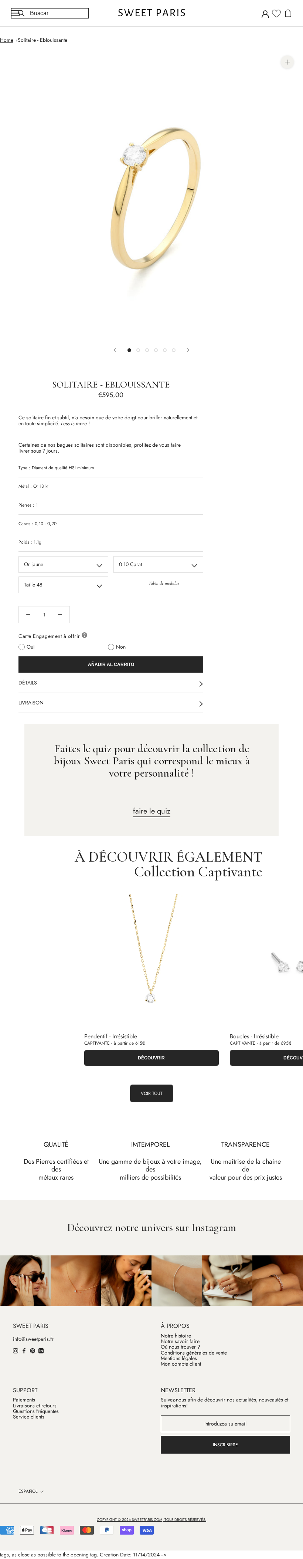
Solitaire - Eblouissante (42, 40)
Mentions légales (179, 1358)
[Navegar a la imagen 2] (138, 350)
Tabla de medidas (164, 583)
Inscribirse (225, 1444)
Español (27, 1491)
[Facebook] (24, 1350)
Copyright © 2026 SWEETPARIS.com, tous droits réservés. (151, 1519)
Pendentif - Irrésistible (110, 1036)
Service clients (28, 1417)
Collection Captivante (198, 871)
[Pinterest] (32, 1350)
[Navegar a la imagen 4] (156, 350)
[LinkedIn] (41, 1350)
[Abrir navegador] (15, 13)
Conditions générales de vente (194, 1353)
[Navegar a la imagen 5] (165, 350)
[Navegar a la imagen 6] (174, 350)
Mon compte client (181, 1364)
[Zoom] (287, 61)
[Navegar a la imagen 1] (129, 350)
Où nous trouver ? (180, 1347)
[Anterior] (115, 350)
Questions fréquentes (36, 1411)
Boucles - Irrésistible (254, 1036)
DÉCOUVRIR (151, 1058)
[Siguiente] (188, 350)
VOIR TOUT (152, 1093)
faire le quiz (151, 811)
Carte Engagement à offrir (49, 636)
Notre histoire (176, 1336)
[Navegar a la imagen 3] (147, 350)
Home (6, 40)
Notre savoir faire (180, 1341)
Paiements (24, 1400)
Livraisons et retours (35, 1405)
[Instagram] (15, 1350)
